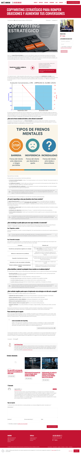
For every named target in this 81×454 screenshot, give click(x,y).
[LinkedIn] (64, 36)
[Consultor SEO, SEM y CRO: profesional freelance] (5, 2)
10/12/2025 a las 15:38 (17, 390)
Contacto (70, 446)
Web (42, 419)
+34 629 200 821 (17, 2)
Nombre (10, 419)
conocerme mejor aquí (27, 349)
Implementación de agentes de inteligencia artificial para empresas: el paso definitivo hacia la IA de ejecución (49, 374)
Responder (54, 389)
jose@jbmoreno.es (56, 437)
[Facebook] (61, 36)
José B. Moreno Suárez (20, 20)
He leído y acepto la (18, 423)
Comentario (10, 407)
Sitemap (63, 446)
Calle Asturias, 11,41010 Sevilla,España (33, 439)
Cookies (59, 446)
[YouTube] (63, 36)
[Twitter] (60, 36)
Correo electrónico (28, 419)
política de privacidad (22, 423)
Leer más (54, 450)
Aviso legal (50, 446)
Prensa (66, 446)
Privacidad (55, 446)
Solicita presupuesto (73, 2)
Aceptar (76, 450)
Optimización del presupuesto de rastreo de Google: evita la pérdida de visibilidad (32, 373)
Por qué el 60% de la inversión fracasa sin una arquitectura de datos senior (15, 371)
